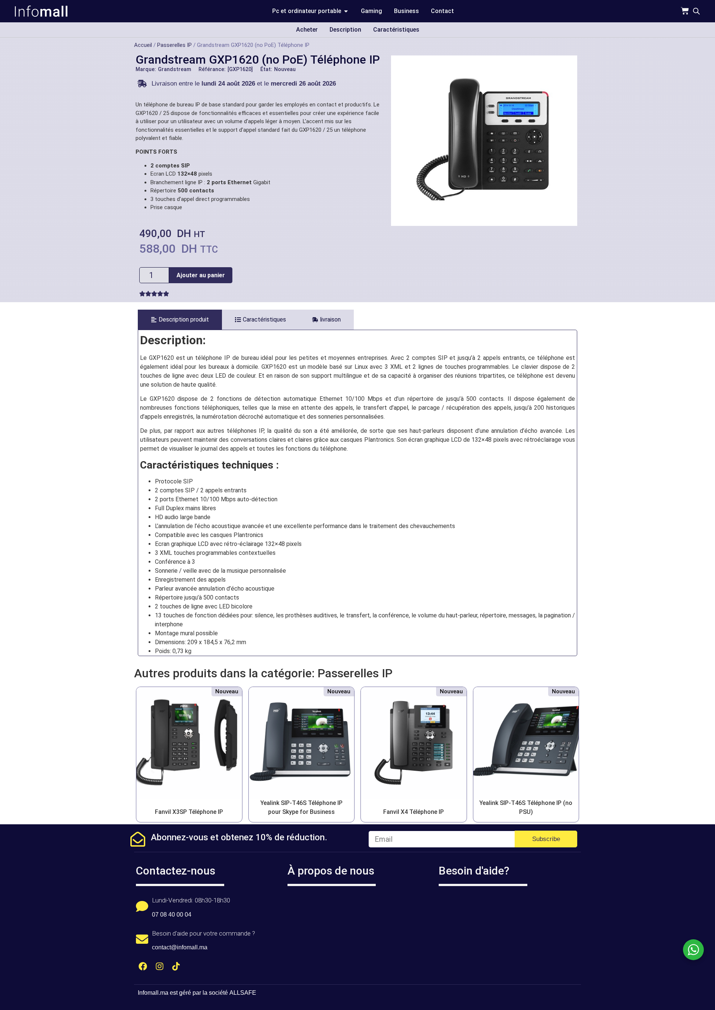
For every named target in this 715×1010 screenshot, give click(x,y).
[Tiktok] (176, 966)
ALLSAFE (242, 993)
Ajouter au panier (201, 275)
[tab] (180, 320)
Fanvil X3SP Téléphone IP (189, 811)
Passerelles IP (174, 45)
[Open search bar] (696, 11)
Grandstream (174, 69)
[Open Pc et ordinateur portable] (346, 11)
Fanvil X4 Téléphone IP (413, 811)
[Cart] (685, 11)
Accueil (143, 45)
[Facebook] (143, 966)
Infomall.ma (153, 993)
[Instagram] (159, 966)
